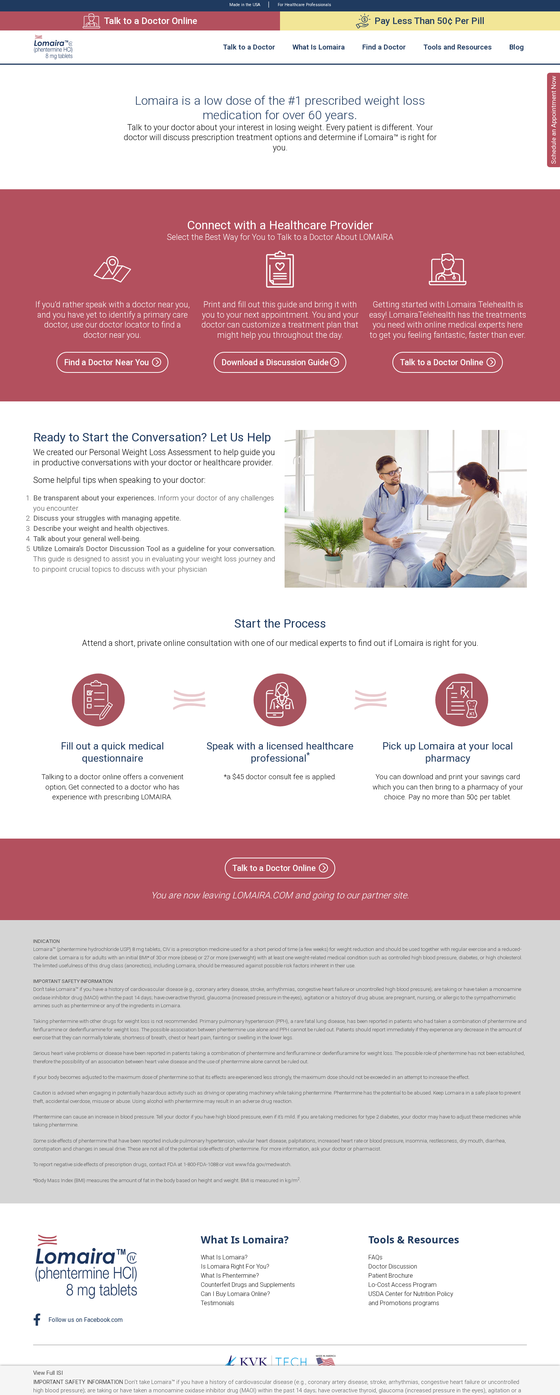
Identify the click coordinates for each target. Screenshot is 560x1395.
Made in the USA (245, 4)
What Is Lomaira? (224, 1257)
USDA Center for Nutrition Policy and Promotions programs (410, 1298)
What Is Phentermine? (230, 1275)
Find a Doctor (384, 47)
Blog (516, 47)
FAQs (375, 1257)
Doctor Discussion (392, 1266)
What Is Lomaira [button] (319, 47)
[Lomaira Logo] (87, 1266)
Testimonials (217, 1303)
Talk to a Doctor (249, 47)
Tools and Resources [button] (457, 47)
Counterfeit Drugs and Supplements (248, 1284)
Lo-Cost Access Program (402, 1284)
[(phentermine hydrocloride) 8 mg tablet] (53, 47)
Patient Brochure (390, 1275)
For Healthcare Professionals (304, 4)
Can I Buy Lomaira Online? (235, 1294)
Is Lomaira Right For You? (235, 1266)
